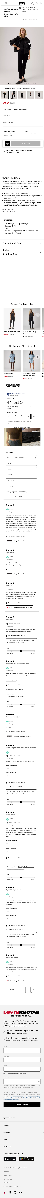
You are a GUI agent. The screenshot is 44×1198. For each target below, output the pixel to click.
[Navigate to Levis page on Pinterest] (10, 1192)
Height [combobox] (9, 469)
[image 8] (24, 83)
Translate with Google (11, 681)
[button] (6, 115)
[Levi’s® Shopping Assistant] (6, 3)
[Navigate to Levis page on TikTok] (5, 1192)
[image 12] (33, 83)
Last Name (7, 1056)
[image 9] (26, 83)
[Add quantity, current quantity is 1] (39, 123)
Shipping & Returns (14, 152)
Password (6, 1078)
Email (5, 1065)
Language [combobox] (10, 486)
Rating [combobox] (9, 463)
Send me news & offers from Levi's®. (16, 1073)
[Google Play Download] (26, 1159)
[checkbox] (5, 1074)
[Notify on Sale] (37, 3)
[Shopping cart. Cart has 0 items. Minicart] (41, 3)
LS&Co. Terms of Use (18, 1096)
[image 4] (15, 83)
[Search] (32, 3)
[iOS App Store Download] (10, 1159)
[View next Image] (42, 56)
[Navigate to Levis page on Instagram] (15, 1192)
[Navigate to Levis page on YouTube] (20, 1192)
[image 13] (35, 83)
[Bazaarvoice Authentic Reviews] (16, 394)
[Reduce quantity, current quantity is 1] (31, 123)
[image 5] (17, 83)
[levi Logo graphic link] (22, 3)
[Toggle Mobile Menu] (2, 3)
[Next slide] (37, 315)
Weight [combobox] (9, 475)
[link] (6, 1171)
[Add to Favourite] (7, 143)
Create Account (22, 1105)
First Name (7, 1047)
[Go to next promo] (37, 9)
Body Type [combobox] (10, 480)
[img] (39, 1081)
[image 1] (8, 83)
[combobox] (23, 492)
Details (24, 11)
